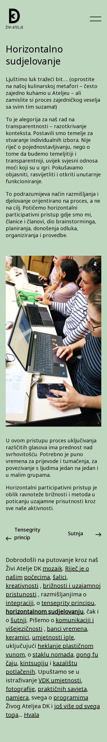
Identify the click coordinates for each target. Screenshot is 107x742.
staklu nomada (53, 654)
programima (70, 697)
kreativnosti (22, 585)
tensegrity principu (67, 603)
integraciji (20, 603)
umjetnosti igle (53, 637)
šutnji (19, 620)
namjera (17, 697)
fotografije (20, 689)
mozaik (52, 568)
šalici (59, 577)
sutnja (75, 533)
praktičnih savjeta (62, 689)
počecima (37, 577)
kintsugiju (34, 663)
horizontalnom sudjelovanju (45, 611)
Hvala (31, 714)
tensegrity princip (27, 533)
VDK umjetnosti (60, 680)
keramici (17, 637)
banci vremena (67, 628)
